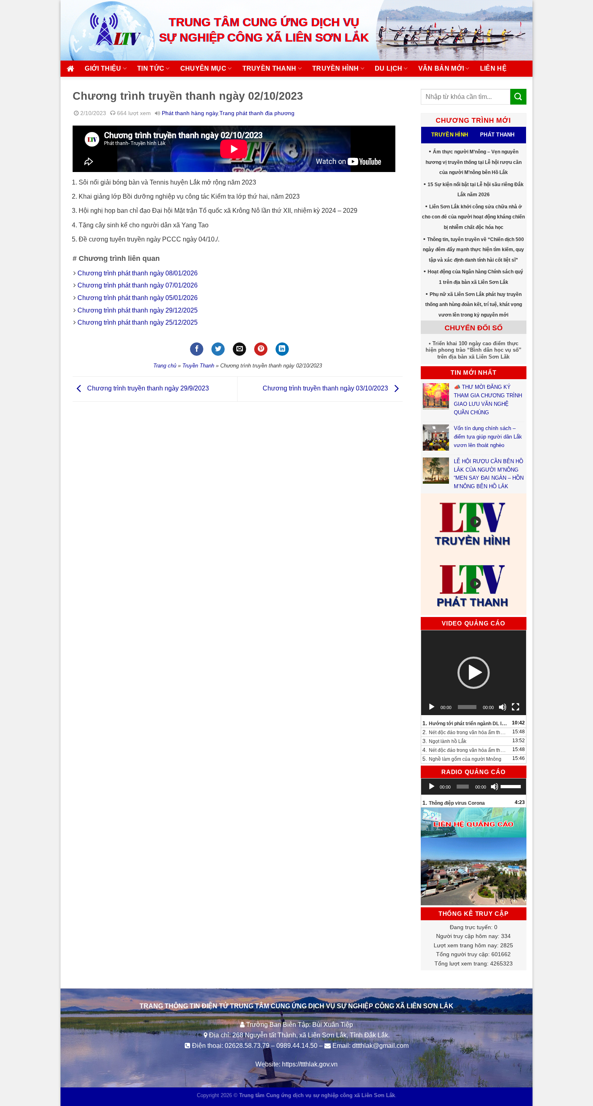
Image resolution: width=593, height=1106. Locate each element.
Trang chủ (164, 366)
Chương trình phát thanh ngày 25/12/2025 (137, 322)
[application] (473, 672)
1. (465, 723)
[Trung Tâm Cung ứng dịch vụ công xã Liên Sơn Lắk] (107, 30)
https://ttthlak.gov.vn (310, 1064)
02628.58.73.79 (247, 1045)
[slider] (511, 786)
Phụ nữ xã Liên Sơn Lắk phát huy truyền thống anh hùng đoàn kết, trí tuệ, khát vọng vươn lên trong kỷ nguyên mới (473, 305)
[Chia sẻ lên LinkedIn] (282, 349)
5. (461, 759)
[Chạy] (432, 707)
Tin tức (150, 68)
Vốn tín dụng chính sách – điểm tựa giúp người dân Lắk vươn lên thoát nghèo (488, 436)
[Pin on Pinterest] (260, 349)
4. (465, 750)
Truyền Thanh (198, 366)
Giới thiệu (103, 68)
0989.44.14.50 (296, 1045)
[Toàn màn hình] (516, 707)
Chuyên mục (203, 68)
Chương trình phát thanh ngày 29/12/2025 (137, 310)
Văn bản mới (441, 68)
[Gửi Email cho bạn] (239, 349)
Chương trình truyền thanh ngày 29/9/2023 (147, 388)
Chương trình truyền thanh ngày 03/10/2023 (326, 388)
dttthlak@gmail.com (380, 1045)
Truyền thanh (269, 68)
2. (465, 732)
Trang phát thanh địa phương (256, 113)
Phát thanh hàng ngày (190, 113)
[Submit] (518, 97)
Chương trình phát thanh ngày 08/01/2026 (137, 273)
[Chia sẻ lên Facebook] (196, 349)
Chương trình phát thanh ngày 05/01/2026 (137, 297)
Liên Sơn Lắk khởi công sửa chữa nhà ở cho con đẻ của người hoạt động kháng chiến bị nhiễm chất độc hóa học (473, 217)
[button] (473, 673)
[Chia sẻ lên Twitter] (218, 349)
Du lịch (388, 68)
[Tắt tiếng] (503, 707)
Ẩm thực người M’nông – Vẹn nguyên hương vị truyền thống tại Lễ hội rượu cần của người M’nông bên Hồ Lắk (474, 162)
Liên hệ (493, 68)
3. (444, 741)
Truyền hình (335, 68)
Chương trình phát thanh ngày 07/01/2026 (137, 285)
